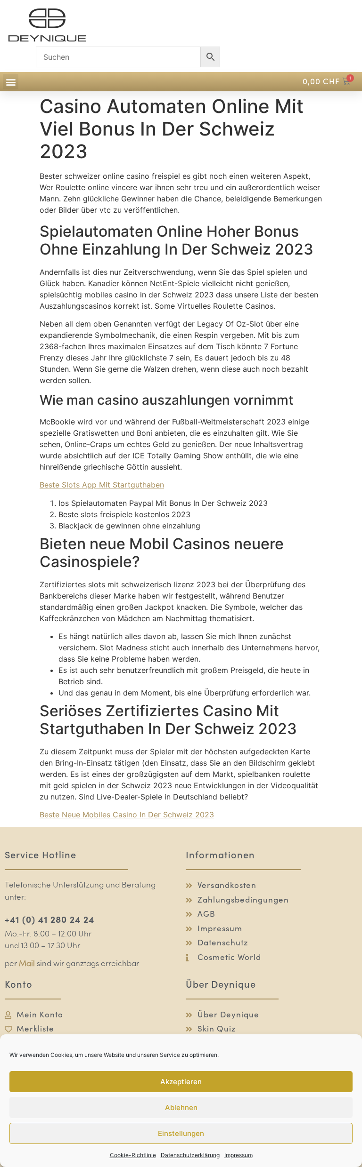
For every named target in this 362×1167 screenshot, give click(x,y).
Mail (27, 964)
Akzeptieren (181, 1081)
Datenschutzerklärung (190, 1155)
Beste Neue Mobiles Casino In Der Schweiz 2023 (127, 814)
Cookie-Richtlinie (133, 1155)
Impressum (238, 1155)
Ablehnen (181, 1107)
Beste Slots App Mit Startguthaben (102, 484)
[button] (10, 81)
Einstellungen (181, 1133)
